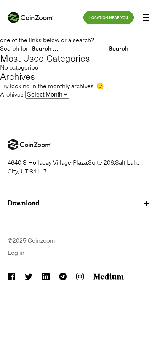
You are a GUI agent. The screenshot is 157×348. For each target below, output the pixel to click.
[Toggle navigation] (146, 18)
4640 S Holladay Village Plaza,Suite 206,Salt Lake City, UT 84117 (74, 166)
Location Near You (108, 17)
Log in (16, 252)
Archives (12, 94)
